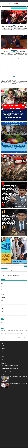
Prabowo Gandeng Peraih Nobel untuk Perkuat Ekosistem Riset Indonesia (10, 272)
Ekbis (1, 286)
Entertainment (3, 289)
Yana (13, 58)
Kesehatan (2, 333)
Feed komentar (3, 324)
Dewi (13, 32)
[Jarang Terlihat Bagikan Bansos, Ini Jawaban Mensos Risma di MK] (14, 42)
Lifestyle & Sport (3, 302)
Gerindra (25, 330)
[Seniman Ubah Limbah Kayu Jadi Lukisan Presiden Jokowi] (5, 416)
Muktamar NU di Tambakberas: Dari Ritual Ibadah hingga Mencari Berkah (10, 371)
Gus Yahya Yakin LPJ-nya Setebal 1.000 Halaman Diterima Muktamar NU (10, 275)
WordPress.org (3, 325)
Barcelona (5, 330)
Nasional (15, 50)
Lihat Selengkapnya (17, 333)
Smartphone (15, 337)
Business (2, 283)
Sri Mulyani (19, 337)
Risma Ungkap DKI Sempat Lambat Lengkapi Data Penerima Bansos (14, 77)
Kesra (2, 300)
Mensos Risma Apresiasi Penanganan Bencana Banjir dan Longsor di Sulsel (14, 26)
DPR (20, 330)
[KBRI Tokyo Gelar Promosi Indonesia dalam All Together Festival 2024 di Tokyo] (5, 379)
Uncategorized (3, 314)
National (2, 305)
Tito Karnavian (3, 339)
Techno (2, 311)
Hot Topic (12, 50)
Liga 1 (9, 333)
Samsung (11, 337)
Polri (11, 336)
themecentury (12, 447)
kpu (7, 333)
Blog (1, 281)
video (2, 316)
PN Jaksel (6, 336)
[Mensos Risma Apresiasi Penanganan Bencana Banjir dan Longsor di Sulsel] (14, 17)
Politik (2, 308)
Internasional (3, 297)
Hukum (2, 353)
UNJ (6, 339)
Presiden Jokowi (3, 337)
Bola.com (9, 330)
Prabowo (14, 336)
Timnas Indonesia (24, 337)
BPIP (14, 330)
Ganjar (22, 330)
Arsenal (2, 330)
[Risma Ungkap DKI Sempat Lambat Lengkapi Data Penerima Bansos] (14, 68)
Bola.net (12, 330)
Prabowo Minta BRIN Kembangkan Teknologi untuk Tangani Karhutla (9, 270)
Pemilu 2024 (2, 336)
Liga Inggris (12, 333)
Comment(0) (17, 32)
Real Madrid (7, 337)
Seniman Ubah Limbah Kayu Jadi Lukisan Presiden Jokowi (17, 389)
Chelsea (17, 330)
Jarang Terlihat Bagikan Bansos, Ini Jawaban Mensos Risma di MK (14, 51)
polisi (9, 336)
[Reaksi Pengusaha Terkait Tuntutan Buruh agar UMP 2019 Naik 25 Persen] (5, 385)
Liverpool (22, 333)
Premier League (24, 336)
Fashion (2, 291)
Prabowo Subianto (18, 336)
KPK (5, 333)
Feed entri (2, 322)
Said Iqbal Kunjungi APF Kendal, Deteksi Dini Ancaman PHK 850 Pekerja (10, 273)
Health (2, 292)
